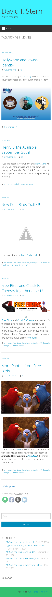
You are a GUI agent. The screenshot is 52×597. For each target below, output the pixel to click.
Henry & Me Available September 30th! (19, 150)
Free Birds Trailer (30, 255)
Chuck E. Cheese (25, 320)
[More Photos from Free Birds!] (26, 397)
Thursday (27, 76)
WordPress (45, 591)
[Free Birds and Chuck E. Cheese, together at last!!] (26, 306)
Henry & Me (5, 140)
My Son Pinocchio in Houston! (20, 542)
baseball (16, 184)
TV (16, 127)
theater (15, 265)
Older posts (8, 486)
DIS (20, 70)
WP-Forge (33, 591)
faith (6, 127)
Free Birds (5, 197)
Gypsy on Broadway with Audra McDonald (25, 545)
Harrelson (25, 263)
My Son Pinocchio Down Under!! (21, 552)
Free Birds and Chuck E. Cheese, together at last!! (22, 288)
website (32, 337)
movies (11, 127)
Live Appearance (7, 53)
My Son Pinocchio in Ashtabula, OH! (22, 558)
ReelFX (39, 263)
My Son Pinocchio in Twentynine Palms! (24, 565)
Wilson (28, 265)
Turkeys (22, 265)
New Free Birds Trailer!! (20, 204)
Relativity (46, 263)
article (18, 449)
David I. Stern (21, 11)
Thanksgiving (6, 265)
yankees (29, 184)
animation (8, 184)
